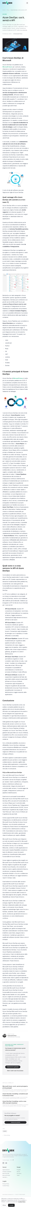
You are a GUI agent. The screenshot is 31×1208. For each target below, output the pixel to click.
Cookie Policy (6, 1185)
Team (18, 1175)
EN (11, 1160)
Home (4, 10)
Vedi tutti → (5, 1177)
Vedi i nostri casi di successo (15, 1070)
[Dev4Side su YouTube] (6, 1163)
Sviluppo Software (7, 1171)
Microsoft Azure (7, 67)
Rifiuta (4, 1205)
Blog (8, 10)
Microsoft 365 (6, 1173)
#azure (5, 14)
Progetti (19, 1169)
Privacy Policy (6, 1183)
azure (4, 1131)
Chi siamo (19, 1173)
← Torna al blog (6, 1135)
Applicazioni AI (6, 1169)
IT (13, 1160)
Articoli (18, 1171)
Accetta (11, 1205)
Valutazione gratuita (12, 1067)
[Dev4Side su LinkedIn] (3, 1163)
